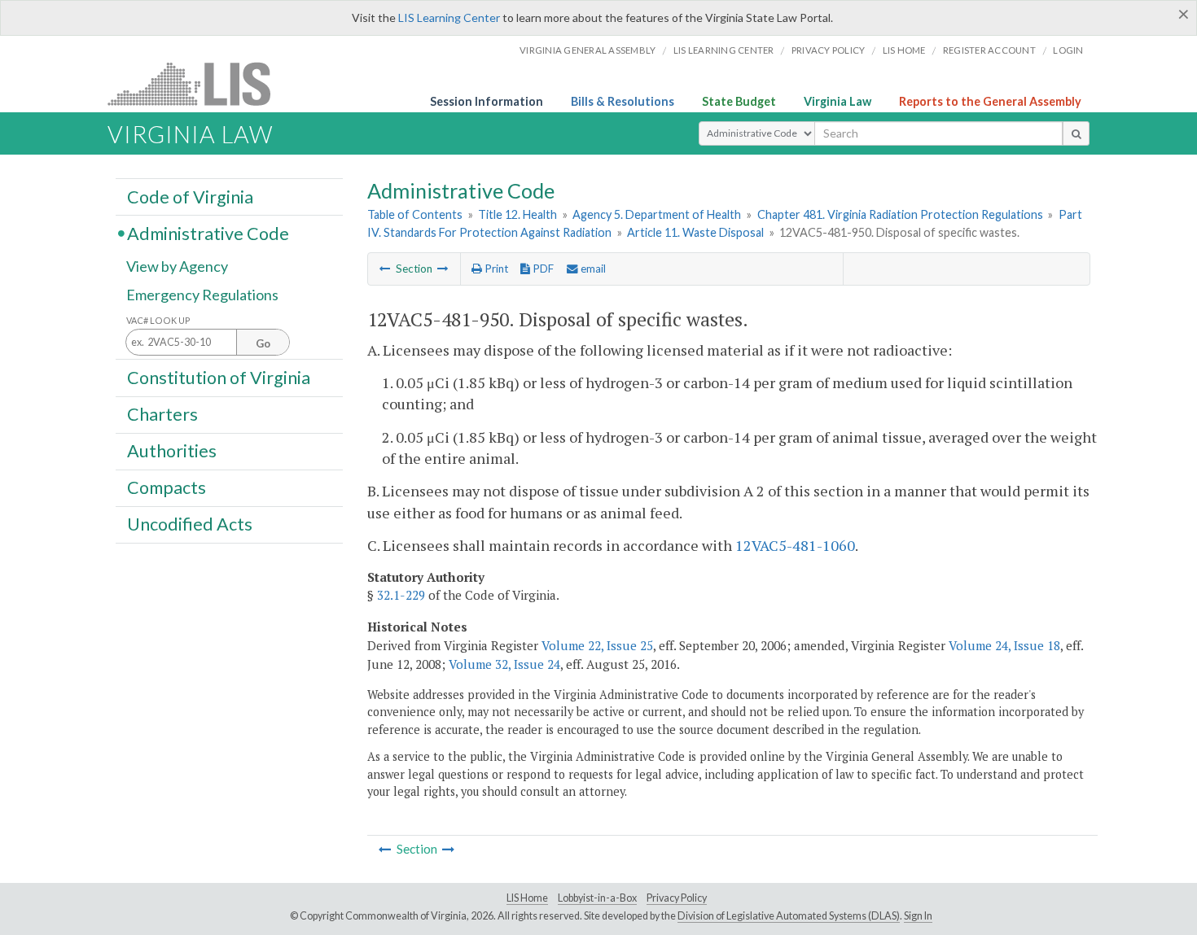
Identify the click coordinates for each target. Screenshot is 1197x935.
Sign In (918, 916)
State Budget (739, 101)
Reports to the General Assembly (990, 101)
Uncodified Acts (189, 524)
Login (1068, 50)
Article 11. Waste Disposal (695, 232)
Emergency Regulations (202, 295)
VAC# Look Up (158, 320)
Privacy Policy (828, 50)
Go (263, 343)
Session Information (486, 101)
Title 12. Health (517, 214)
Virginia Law (837, 101)
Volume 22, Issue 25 (597, 645)
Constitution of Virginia (218, 376)
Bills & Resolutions (622, 101)
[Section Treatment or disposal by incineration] (385, 268)
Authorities (172, 450)
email (592, 268)
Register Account (989, 50)
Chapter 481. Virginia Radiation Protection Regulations (900, 214)
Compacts (166, 487)
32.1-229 (401, 595)
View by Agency (177, 266)
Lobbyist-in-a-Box (597, 898)
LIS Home (527, 898)
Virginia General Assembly (588, 50)
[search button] (1076, 133)
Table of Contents (415, 214)
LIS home (904, 50)
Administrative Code (208, 232)
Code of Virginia (190, 196)
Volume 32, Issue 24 (504, 664)
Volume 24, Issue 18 (1004, 645)
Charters (162, 414)
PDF (542, 268)
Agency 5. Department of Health (656, 214)
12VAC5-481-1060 (795, 545)
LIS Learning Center (449, 17)
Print (495, 268)
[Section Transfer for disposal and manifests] (443, 268)
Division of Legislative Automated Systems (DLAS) (788, 916)
